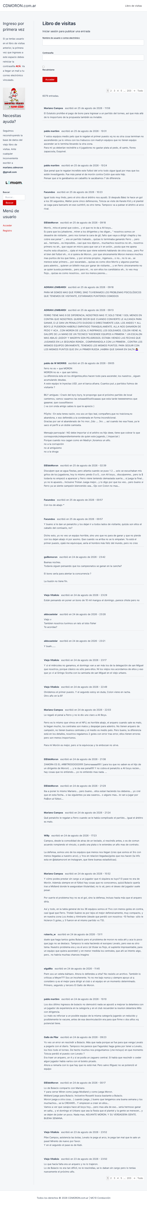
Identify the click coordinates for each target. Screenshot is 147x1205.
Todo (140, 90)
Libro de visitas (133, 5)
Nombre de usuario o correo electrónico (61, 38)
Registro (7, 230)
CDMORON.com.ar (19, 5)
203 (129, 90)
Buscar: (6, 192)
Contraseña (47, 53)
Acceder (7, 225)
